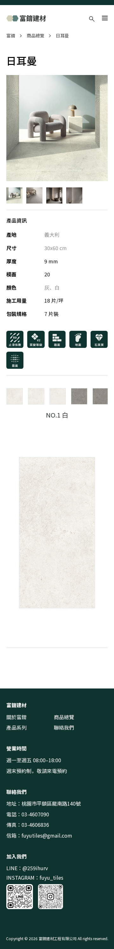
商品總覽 (35, 35)
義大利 (52, 234)
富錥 (10, 35)
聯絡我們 (64, 727)
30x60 (51, 248)
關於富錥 (16, 717)
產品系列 (16, 727)
